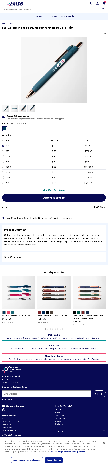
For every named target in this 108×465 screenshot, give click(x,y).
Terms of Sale (7, 428)
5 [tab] (55, 329)
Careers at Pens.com (9, 430)
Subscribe (99, 394)
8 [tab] (62, 329)
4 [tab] (52, 329)
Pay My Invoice (60, 415)
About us (5, 419)
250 (8, 156)
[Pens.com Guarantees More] (11, 369)
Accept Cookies (54, 460)
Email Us (5, 380)
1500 (8, 172)
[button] (4, 312)
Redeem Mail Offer (62, 418)
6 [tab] (57, 329)
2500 (8, 177)
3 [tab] (50, 329)
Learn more (67, 218)
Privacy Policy (7, 399)
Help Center (59, 409)
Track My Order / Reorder (64, 412)
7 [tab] (60, 329)
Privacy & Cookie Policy (10, 422)
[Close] (104, 443)
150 (7, 151)
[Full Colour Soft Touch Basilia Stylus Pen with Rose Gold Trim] (89, 292)
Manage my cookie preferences (27, 460)
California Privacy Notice (73, 451)
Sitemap (58, 421)
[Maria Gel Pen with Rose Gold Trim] (54, 292)
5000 (8, 183)
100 (7, 146)
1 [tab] (45, 329)
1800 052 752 (13, 382)
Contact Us (59, 424)
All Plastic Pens (7, 23)
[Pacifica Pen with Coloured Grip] (18, 292)
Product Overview (15, 229)
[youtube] (3, 411)
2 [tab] (48, 329)
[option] (4, 128)
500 (8, 161)
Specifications (12, 257)
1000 (8, 167)
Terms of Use (6, 425)
